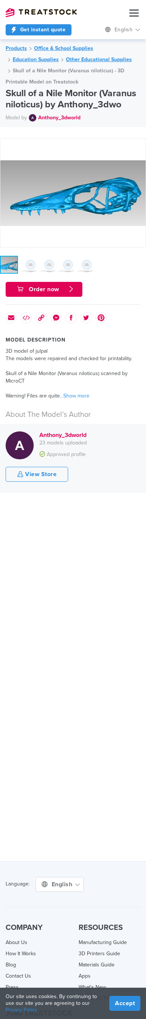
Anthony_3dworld (59, 117)
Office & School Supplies (63, 48)
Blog (11, 965)
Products (16, 48)
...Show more (74, 396)
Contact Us (18, 976)
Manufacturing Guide (103, 942)
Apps (85, 976)
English (124, 29)
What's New (92, 987)
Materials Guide (97, 965)
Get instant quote (42, 29)
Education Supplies (36, 59)
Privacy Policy (21, 1010)
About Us (16, 942)
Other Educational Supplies (99, 59)
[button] (139, 145)
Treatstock (41, 12)
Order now (44, 289)
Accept (125, 1003)
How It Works (21, 953)
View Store (40, 474)
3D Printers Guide (99, 953)
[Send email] (11, 317)
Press (12, 987)
